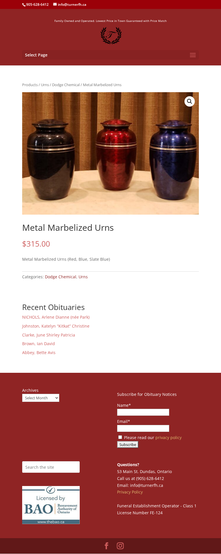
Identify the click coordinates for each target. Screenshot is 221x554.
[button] (189, 101)
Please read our (152, 437)
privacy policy (168, 437)
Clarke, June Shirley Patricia (48, 335)
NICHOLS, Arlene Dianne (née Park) (56, 317)
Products (30, 84)
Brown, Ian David (38, 343)
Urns (45, 84)
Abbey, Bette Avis (39, 352)
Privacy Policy (130, 492)
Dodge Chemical (66, 84)
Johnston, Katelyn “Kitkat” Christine (55, 326)
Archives (30, 390)
